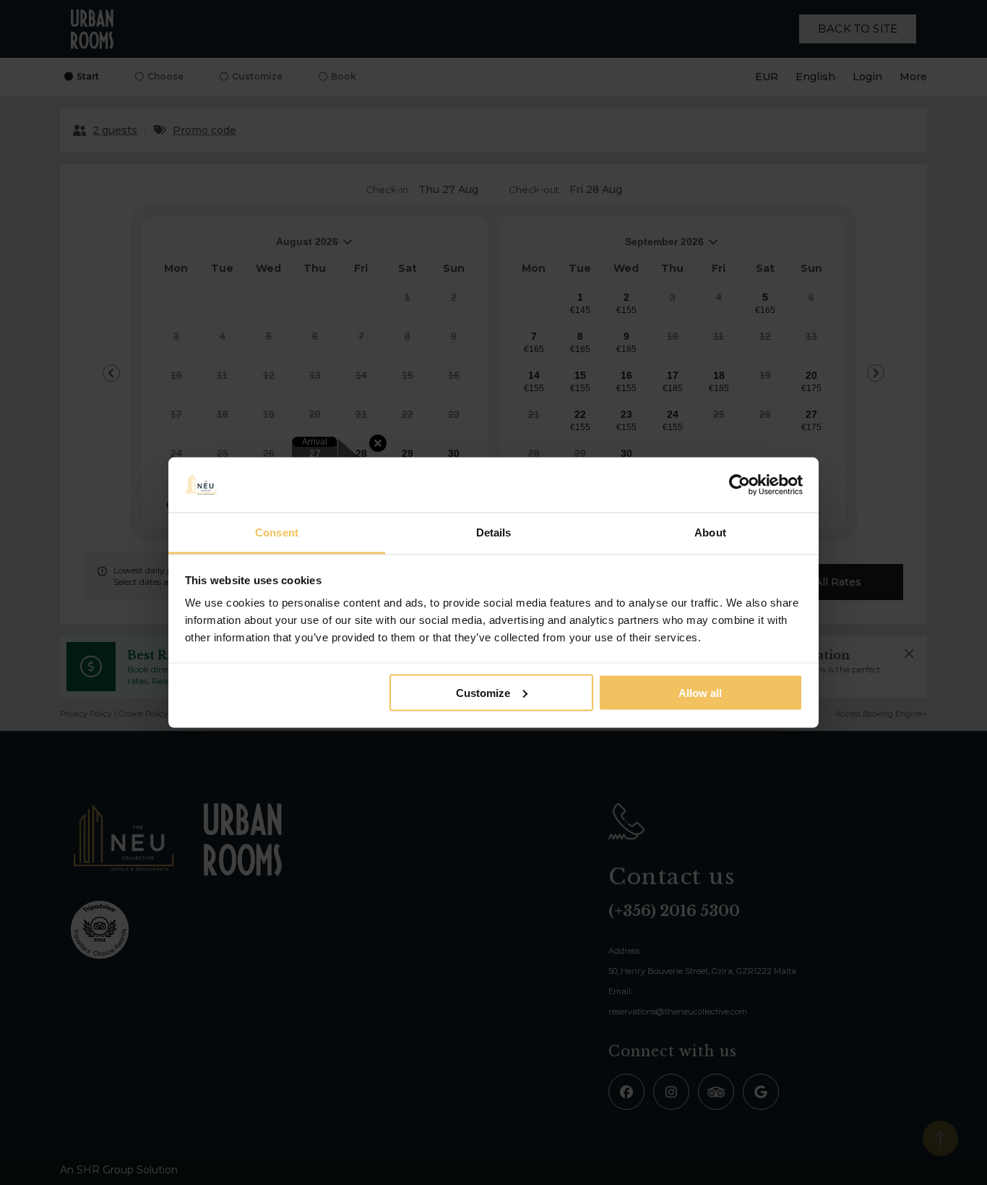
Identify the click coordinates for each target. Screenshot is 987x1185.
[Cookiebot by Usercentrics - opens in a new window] (739, 485)
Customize (483, 692)
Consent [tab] (276, 532)
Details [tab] (494, 532)
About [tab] (710, 532)
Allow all (700, 692)
